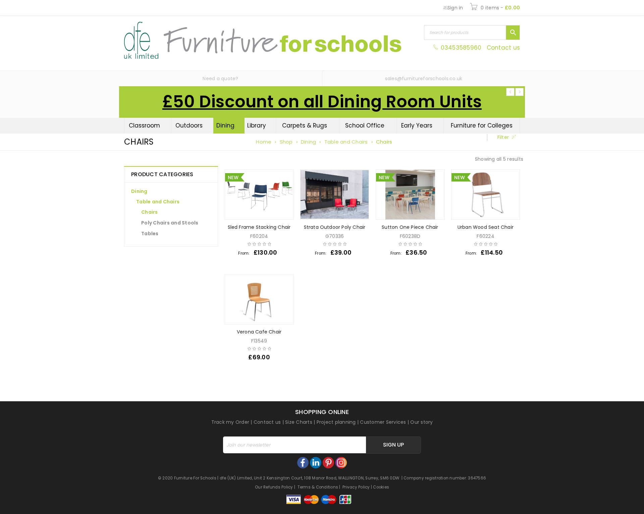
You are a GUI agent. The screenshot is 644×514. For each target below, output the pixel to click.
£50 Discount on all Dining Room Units (322, 101)
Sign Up (393, 445)
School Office (364, 125)
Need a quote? (220, 78)
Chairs (149, 212)
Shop (286, 141)
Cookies (381, 487)
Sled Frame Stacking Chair (259, 227)
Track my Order (230, 422)
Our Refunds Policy (274, 487)
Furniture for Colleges (482, 125)
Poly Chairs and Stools (170, 222)
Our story (421, 422)
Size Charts (298, 422)
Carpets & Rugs (304, 125)
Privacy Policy (356, 487)
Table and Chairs (346, 141)
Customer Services (383, 422)
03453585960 (461, 48)
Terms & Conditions (318, 487)
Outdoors (189, 125)
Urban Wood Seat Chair (486, 227)
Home (263, 141)
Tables (150, 233)
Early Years (416, 125)
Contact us (503, 48)
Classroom (144, 125)
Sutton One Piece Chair (410, 227)
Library (256, 125)
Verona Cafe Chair (259, 331)
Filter (503, 137)
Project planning (336, 422)
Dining (225, 125)
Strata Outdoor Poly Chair (335, 227)
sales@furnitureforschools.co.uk (424, 78)
